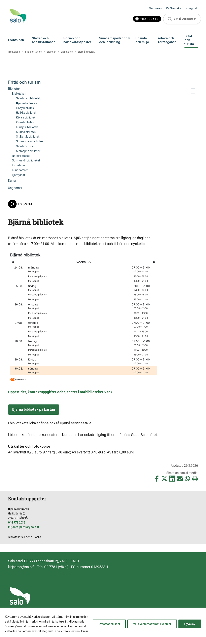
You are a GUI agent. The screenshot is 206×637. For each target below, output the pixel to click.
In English (191, 8)
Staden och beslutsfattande (43, 40)
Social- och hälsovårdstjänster (77, 40)
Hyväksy (189, 624)
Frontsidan (16, 40)
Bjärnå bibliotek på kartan (33, 409)
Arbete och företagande (167, 40)
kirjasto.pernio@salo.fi (23, 527)
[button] (182, 18)
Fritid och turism (189, 40)
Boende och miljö (142, 40)
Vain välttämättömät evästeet (152, 624)
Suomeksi (156, 8)
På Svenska (173, 8)
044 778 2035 (16, 522)
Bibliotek (51, 51)
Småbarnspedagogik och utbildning (114, 40)
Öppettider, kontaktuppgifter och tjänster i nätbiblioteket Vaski (60, 392)
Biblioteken (67, 51)
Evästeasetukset (109, 624)
